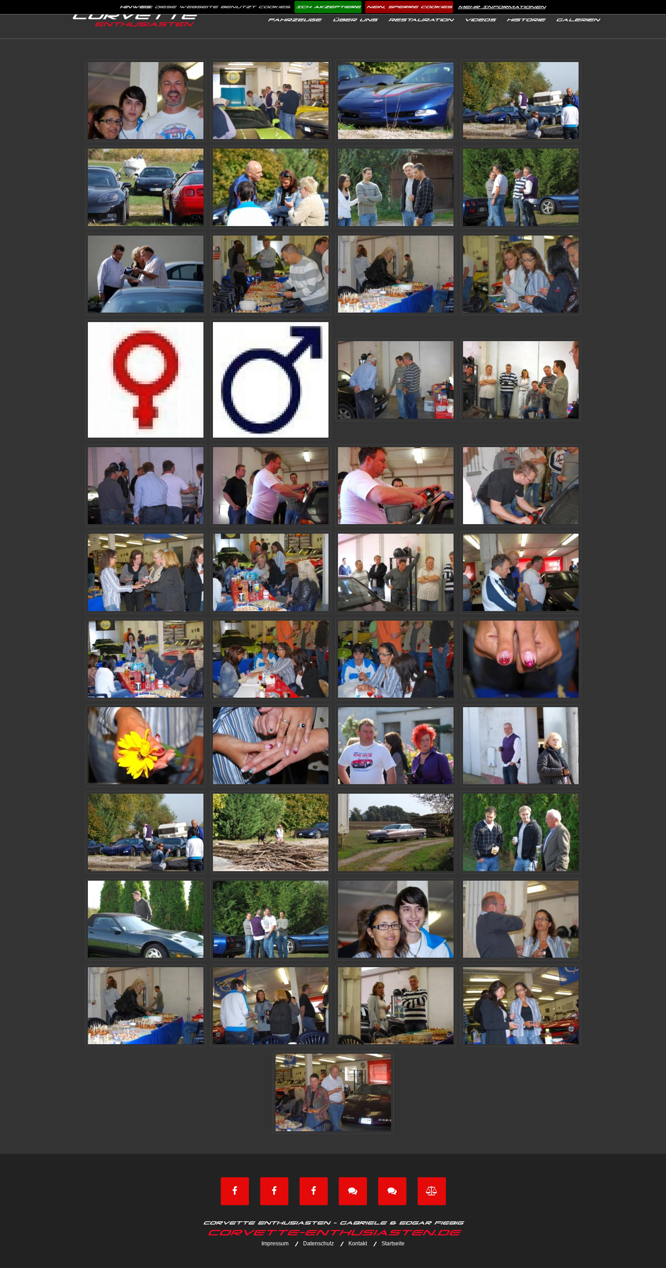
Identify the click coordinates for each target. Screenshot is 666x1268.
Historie (526, 20)
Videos (479, 20)
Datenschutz (318, 1243)
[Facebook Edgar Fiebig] (235, 1190)
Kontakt (357, 1243)
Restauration (420, 20)
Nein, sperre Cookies (409, 7)
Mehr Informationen (501, 7)
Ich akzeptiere (328, 7)
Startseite (393, 1243)
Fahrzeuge (294, 20)
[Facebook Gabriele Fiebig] (274, 1190)
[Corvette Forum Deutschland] (353, 1190)
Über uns (355, 20)
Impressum (275, 1243)
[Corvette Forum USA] (392, 1190)
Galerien (577, 20)
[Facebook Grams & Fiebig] (313, 1190)
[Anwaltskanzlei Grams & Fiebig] (432, 1190)
